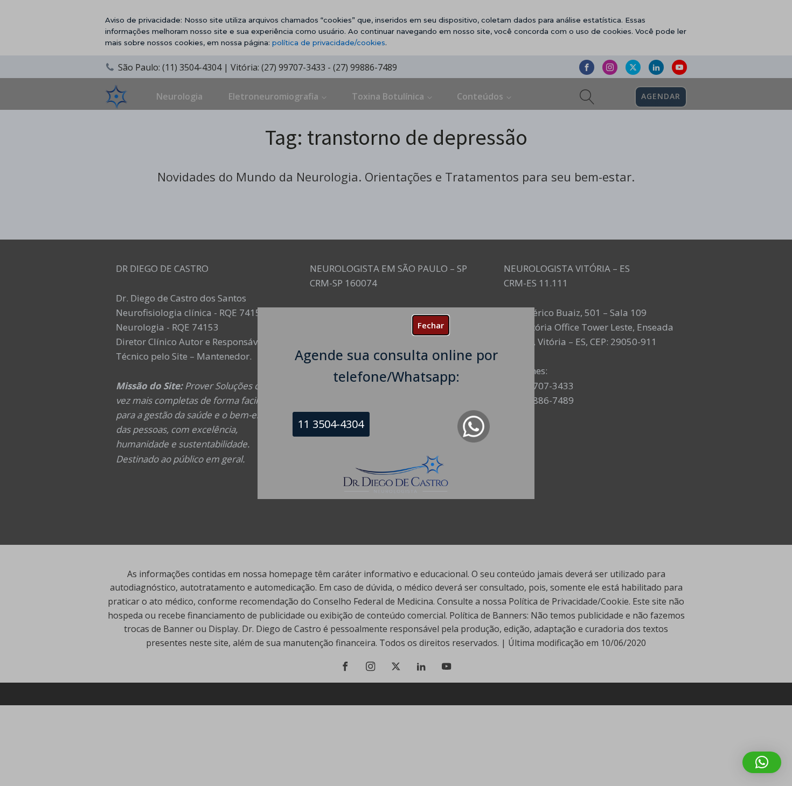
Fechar (431, 325)
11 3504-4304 (331, 424)
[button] (761, 762)
